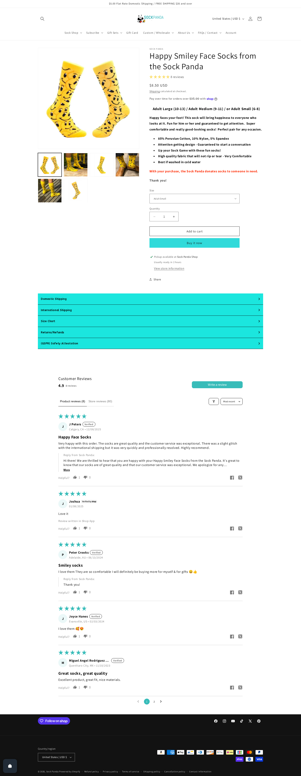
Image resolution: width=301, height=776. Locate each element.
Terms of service (130, 771)
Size (151, 190)
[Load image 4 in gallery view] (127, 165)
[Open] (10, 766)
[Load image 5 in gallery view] (50, 190)
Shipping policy (151, 771)
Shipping (154, 91)
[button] (42, 18)
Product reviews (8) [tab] (72, 401)
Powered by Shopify (69, 771)
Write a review (217, 384)
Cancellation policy (174, 771)
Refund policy (91, 771)
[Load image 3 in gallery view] (101, 165)
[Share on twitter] (240, 478)
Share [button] (157, 279)
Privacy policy (110, 771)
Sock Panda (52, 771)
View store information (169, 268)
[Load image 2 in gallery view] (75, 165)
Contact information (200, 771)
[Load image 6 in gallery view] (75, 190)
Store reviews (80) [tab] (100, 401)
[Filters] (214, 401)
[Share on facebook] (232, 478)
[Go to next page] (162, 702)
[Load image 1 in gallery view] (50, 165)
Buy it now (194, 243)
